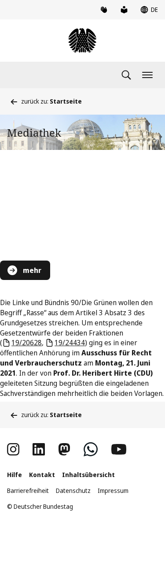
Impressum (113, 490)
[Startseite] (82, 40)
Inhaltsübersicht (88, 474)
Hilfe (14, 474)
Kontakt (42, 474)
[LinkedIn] (39, 449)
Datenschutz (73, 490)
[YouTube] (119, 449)
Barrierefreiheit (28, 490)
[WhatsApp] (91, 449)
